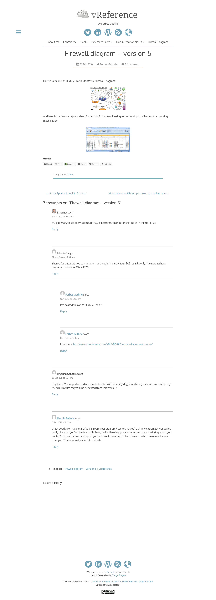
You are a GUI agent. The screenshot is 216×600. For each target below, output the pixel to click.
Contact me (70, 42)
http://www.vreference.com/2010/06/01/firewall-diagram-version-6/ (113, 344)
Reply (55, 229)
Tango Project (119, 575)
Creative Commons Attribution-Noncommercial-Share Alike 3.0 (122, 581)
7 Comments (132, 64)
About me (53, 42)
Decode (110, 572)
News (70, 174)
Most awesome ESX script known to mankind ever (138, 193)
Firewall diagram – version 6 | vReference (88, 468)
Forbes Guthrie (108, 64)
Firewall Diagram (158, 42)
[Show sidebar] (18, 32)
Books (84, 42)
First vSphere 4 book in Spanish (67, 193)
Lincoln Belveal (65, 418)
